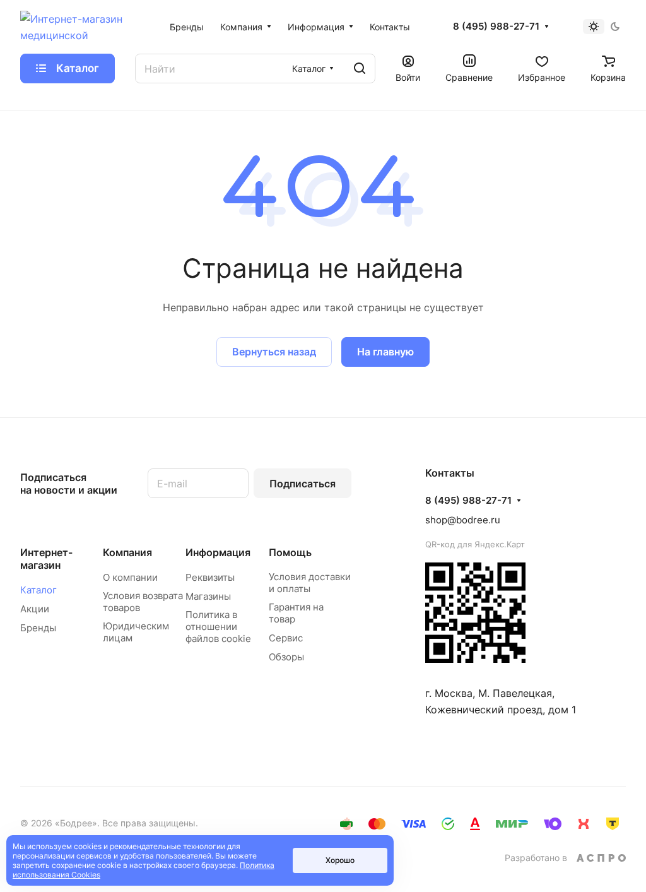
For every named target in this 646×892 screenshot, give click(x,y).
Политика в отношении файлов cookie (218, 627)
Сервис (286, 638)
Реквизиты (210, 577)
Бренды (38, 628)
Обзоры (286, 657)
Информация (217, 552)
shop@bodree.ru (462, 520)
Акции (34, 609)
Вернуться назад (274, 351)
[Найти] (359, 68)
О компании (130, 577)
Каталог (38, 590)
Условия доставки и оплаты (310, 583)
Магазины (208, 596)
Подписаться (302, 483)
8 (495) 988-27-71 (496, 26)
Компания (127, 552)
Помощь (290, 552)
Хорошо (340, 860)
